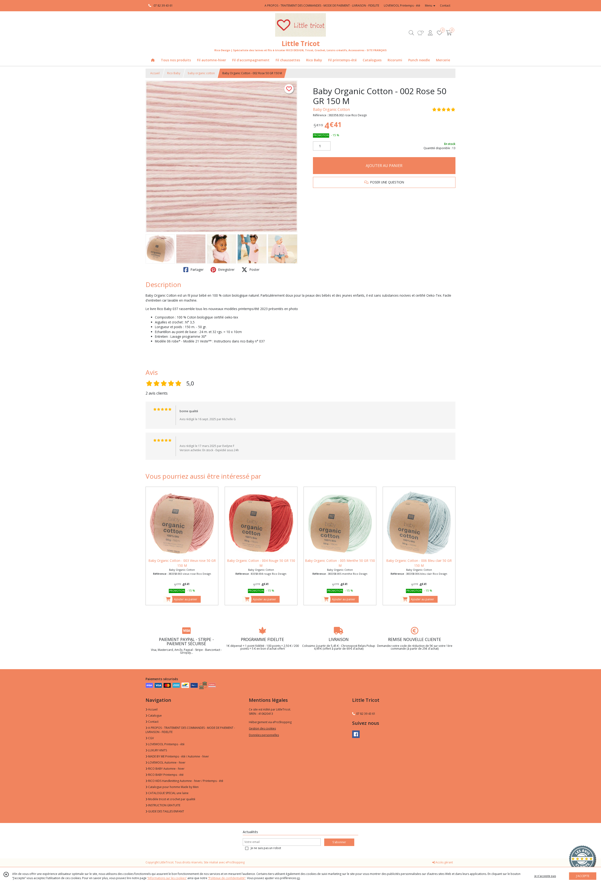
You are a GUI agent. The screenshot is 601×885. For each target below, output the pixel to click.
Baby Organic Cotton (331, 109)
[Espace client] (430, 33)
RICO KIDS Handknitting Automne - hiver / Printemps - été (185, 781)
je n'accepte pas (545, 876)
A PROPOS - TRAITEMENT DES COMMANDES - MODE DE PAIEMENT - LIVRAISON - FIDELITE (190, 730)
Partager (196, 269)
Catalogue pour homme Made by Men (173, 787)
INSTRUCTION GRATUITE (163, 805)
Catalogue (154, 716)
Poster (253, 269)
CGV (150, 738)
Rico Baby (173, 73)
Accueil (155, 73)
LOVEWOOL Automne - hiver (166, 763)
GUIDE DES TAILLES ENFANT (165, 811)
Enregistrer (226, 269)
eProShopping (235, 862)
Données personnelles (264, 735)
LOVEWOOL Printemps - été (166, 744)
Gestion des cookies (262, 728)
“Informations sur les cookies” (167, 878)
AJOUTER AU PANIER (384, 165)
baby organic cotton (201, 73)
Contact (445, 6)
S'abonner (339, 842)
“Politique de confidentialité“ (227, 878)
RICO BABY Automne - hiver (166, 769)
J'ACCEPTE (582, 876)
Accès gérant (444, 862)
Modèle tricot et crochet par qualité (171, 799)
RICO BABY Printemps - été (165, 775)
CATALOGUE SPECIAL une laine (168, 793)
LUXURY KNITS (157, 750)
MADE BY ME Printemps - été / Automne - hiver (178, 756)
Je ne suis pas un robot (266, 848)
